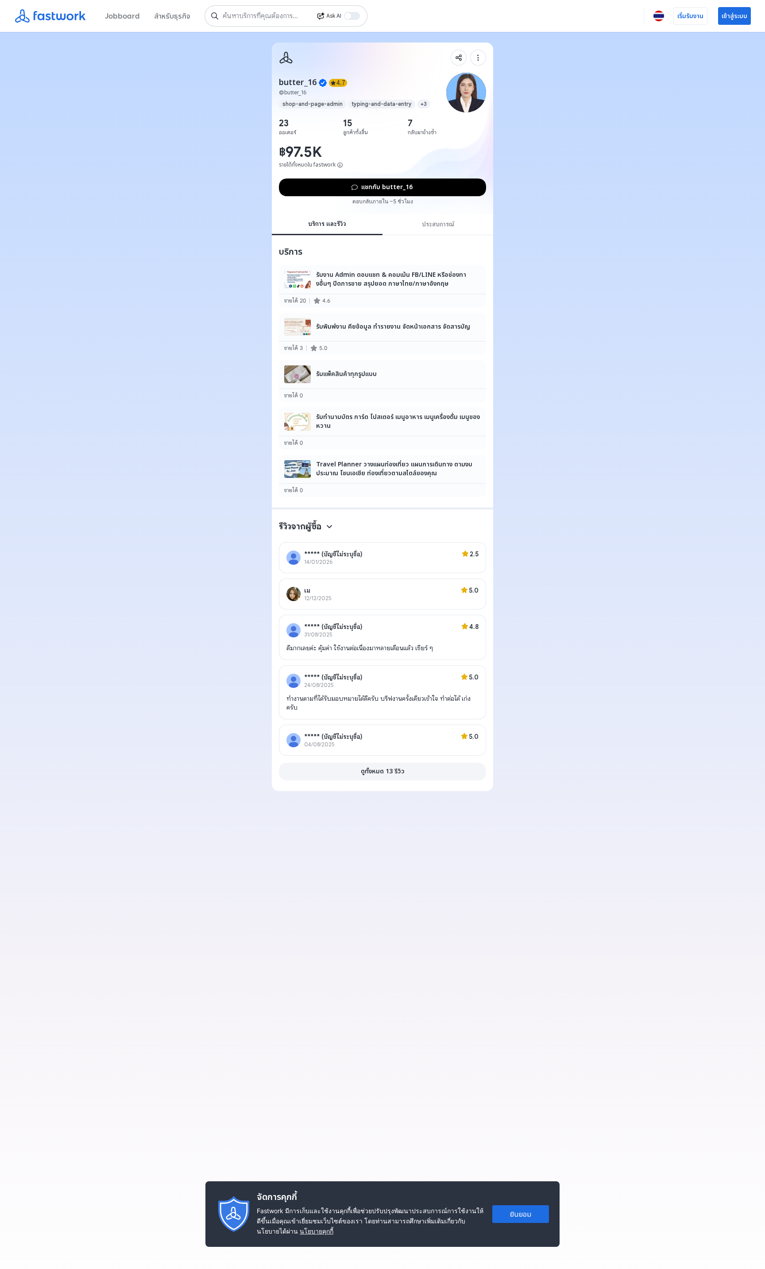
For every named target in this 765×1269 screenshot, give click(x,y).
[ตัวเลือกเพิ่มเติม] (478, 58)
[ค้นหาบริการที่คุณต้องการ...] (214, 16)
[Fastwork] (286, 57)
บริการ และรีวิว (327, 224)
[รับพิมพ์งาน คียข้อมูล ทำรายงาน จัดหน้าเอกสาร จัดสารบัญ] (382, 334)
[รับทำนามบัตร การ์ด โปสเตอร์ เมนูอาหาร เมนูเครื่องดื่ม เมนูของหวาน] (382, 428)
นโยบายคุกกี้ (316, 1231)
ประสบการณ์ (438, 224)
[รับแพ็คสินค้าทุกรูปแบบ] (382, 381)
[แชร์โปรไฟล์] (459, 58)
